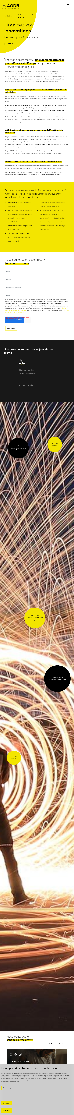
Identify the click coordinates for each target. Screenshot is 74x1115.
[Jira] (15, 1054)
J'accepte (6, 1103)
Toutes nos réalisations (57, 1044)
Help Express (21, 16)
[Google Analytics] (20, 1054)
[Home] (10, 6)
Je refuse (6, 1110)
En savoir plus (8, 1088)
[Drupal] (11, 1054)
